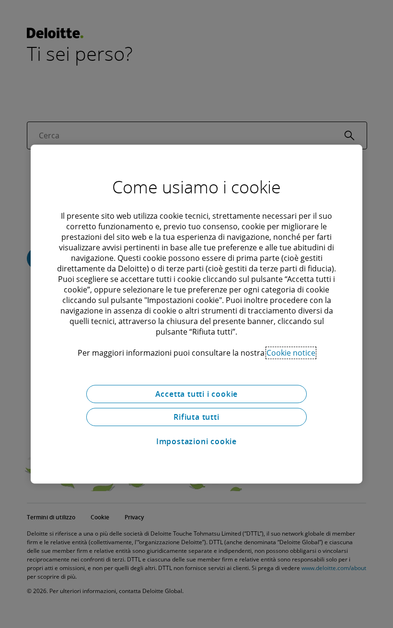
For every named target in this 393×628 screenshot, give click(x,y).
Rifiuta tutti (196, 417)
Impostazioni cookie (196, 441)
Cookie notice (290, 353)
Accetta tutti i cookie (196, 394)
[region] (196, 314)
